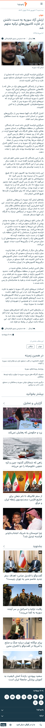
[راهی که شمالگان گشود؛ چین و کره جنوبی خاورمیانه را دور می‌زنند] (22, 449)
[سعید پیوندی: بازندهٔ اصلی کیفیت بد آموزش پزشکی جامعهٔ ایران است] (22, 662)
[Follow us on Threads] (35, 702)
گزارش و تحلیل (32, 403)
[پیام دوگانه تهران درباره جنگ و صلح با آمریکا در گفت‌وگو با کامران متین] (22, 628)
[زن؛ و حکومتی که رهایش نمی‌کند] (22, 419)
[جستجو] (40, 725)
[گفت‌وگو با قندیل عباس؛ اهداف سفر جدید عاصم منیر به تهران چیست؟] (22, 561)
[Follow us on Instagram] (41, 702)
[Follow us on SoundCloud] (6, 697)
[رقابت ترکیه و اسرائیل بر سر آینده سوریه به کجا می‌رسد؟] (22, 595)
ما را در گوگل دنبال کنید (25, 724)
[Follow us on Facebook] (29, 697)
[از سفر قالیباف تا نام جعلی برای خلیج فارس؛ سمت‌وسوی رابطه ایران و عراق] (22, 482)
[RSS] (35, 697)
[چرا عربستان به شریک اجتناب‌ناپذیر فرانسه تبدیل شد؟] (22, 519)
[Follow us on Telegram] (24, 697)
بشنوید (37, 546)
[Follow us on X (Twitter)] (18, 697)
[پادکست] (10, 725)
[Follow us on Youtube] (12, 697)
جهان (41, 15)
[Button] (31, 38)
